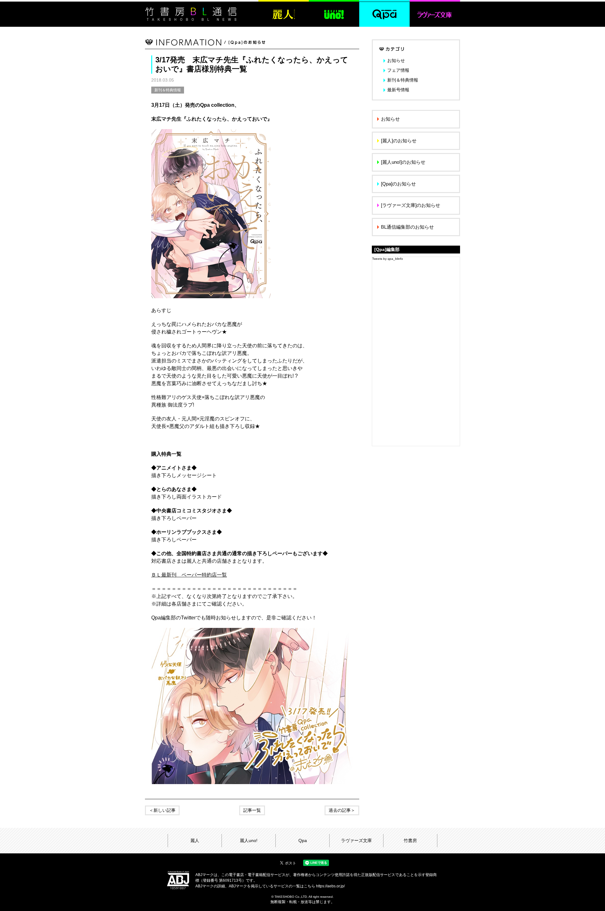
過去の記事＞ (342, 810)
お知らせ (396, 60)
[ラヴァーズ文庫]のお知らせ (410, 205)
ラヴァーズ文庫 (356, 840)
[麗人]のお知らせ (399, 140)
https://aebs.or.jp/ (330, 886)
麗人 (194, 840)
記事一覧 (252, 810)
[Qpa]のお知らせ (398, 183)
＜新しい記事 (162, 810)
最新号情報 (398, 89)
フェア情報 (398, 70)
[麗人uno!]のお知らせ (403, 162)
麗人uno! (248, 840)
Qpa (302, 840)
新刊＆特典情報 (167, 90)
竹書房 (410, 840)
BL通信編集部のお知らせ (407, 227)
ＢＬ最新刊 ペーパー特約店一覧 (189, 575)
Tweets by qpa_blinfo (387, 258)
